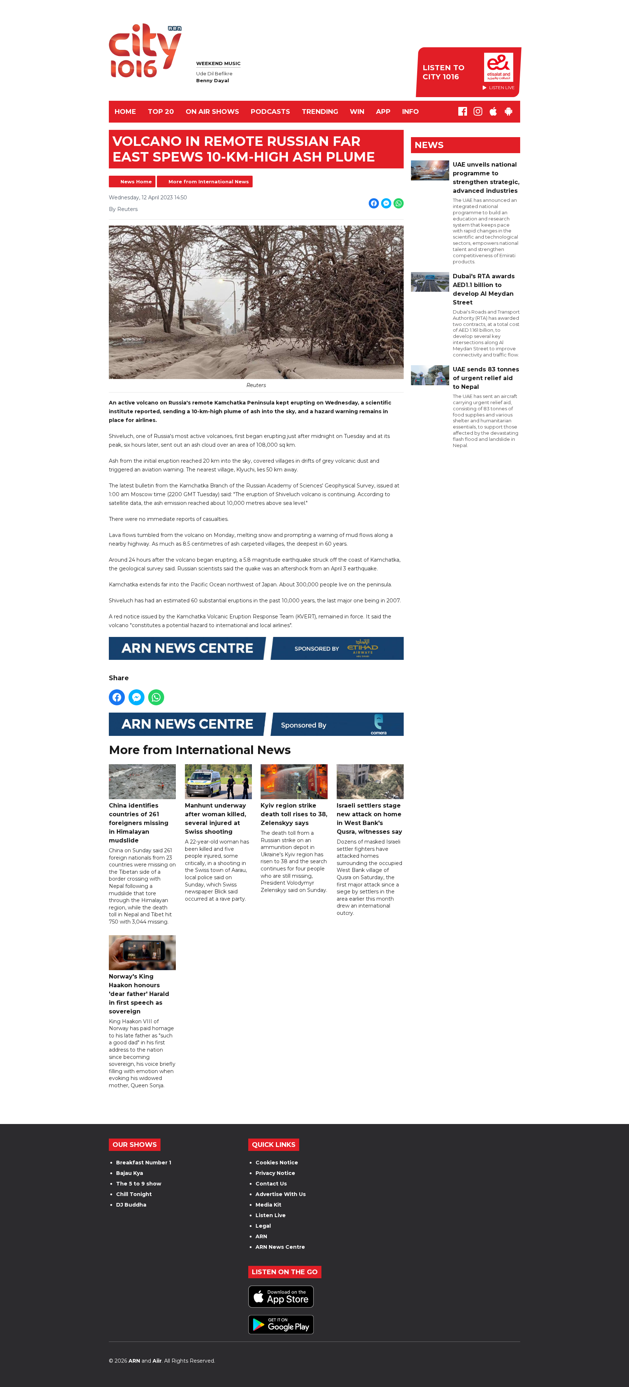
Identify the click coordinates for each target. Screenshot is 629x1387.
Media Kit (268, 1204)
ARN (261, 1236)
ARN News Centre (280, 1247)
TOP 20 (161, 112)
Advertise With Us (281, 1194)
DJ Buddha (131, 1204)
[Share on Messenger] (386, 203)
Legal (263, 1226)
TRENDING (320, 112)
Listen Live (271, 1215)
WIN (357, 112)
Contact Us (271, 1183)
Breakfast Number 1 (143, 1162)
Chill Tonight (134, 1194)
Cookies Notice (277, 1162)
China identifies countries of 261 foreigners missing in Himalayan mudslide (139, 823)
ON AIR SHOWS (212, 112)
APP (383, 112)
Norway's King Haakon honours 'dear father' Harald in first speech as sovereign (139, 994)
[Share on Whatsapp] (398, 203)
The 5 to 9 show (138, 1183)
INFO (410, 112)
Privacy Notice (275, 1173)
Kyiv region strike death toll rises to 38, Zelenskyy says (294, 814)
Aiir (157, 1361)
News (429, 145)
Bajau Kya (129, 1173)
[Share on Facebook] (374, 203)
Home (125, 112)
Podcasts (270, 112)
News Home (136, 181)
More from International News (209, 181)
